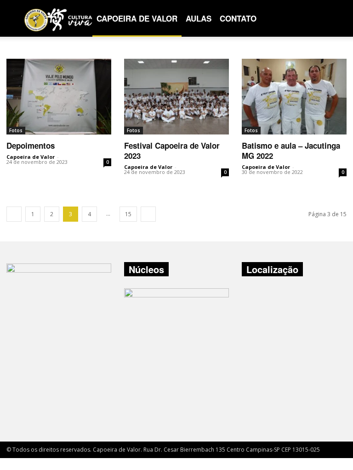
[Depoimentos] (58, 96)
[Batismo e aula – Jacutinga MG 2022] (294, 96)
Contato (238, 18)
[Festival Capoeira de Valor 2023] (176, 96)
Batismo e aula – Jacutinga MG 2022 (291, 150)
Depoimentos (30, 145)
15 (128, 214)
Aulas (198, 18)
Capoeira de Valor (137, 18)
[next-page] (148, 214)
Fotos (16, 130)
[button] (336, 18)
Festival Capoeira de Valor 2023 (172, 150)
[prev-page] (14, 214)
